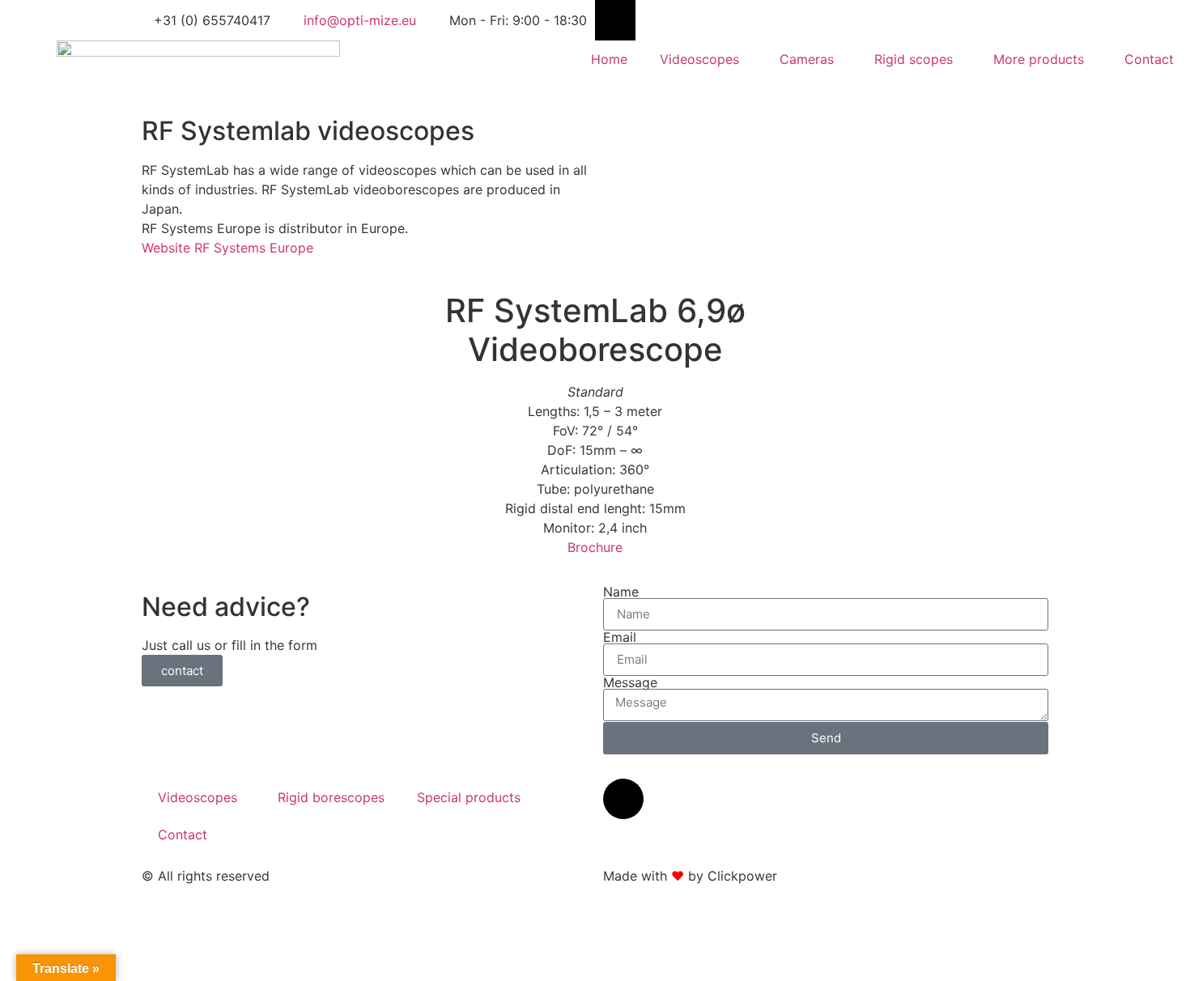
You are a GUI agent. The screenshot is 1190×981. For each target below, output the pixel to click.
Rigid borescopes (331, 797)
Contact (1149, 59)
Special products (469, 797)
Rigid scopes (913, 59)
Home (609, 59)
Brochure (595, 547)
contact (182, 670)
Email (619, 637)
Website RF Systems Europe (227, 248)
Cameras (807, 59)
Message (630, 682)
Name (621, 591)
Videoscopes (699, 59)
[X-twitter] (615, 20)
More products (1038, 59)
